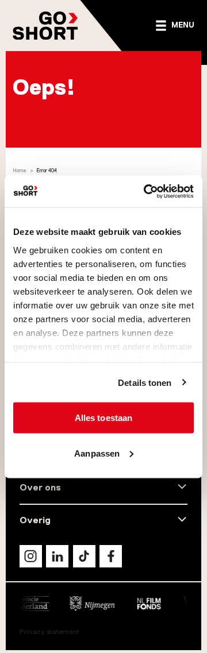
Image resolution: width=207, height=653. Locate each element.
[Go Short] (45, 25)
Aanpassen (97, 453)
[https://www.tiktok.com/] (84, 556)
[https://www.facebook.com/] (110, 556)
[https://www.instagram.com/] (31, 556)
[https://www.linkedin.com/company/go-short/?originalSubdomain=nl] (57, 556)
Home (19, 170)
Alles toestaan (103, 418)
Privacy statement (49, 632)
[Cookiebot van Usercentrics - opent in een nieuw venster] (146, 191)
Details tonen (144, 382)
